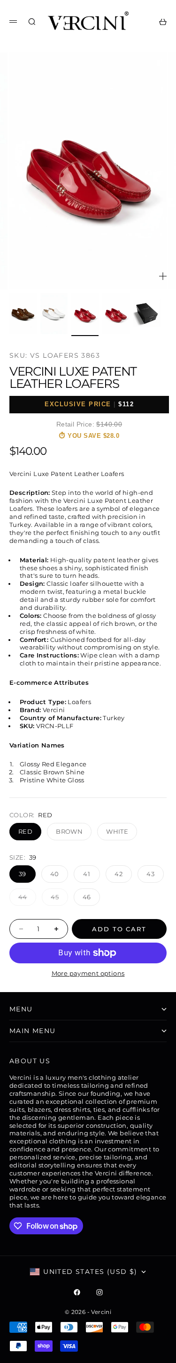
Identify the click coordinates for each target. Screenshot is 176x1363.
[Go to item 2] (54, 313)
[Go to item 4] (116, 313)
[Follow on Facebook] (77, 1292)
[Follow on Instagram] (99, 1292)
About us (29, 1061)
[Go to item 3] (85, 313)
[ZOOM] (162, 276)
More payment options (88, 973)
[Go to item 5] (147, 313)
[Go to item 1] (23, 313)
